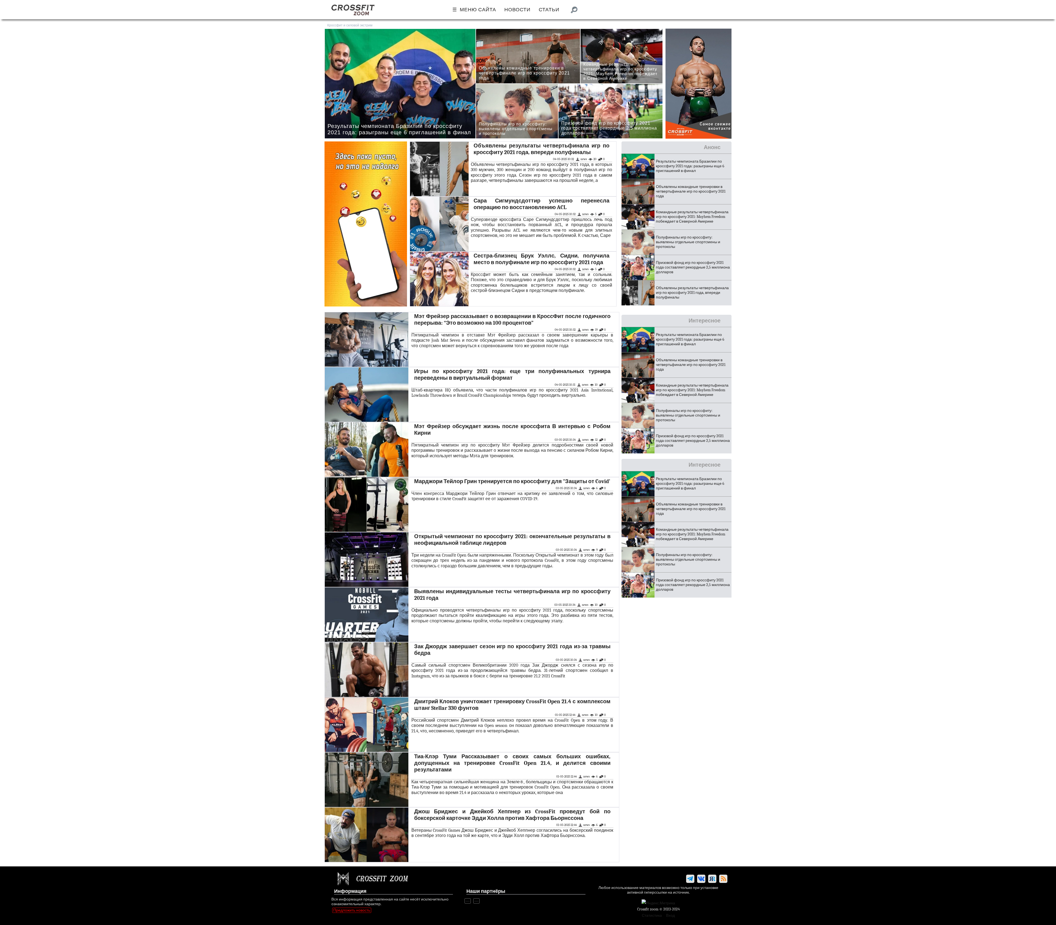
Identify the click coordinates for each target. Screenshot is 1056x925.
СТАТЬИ (549, 10)
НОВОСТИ (517, 10)
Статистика (652, 915)
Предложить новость (351, 910)
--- (468, 901)
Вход (670, 915)
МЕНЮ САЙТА (478, 10)
